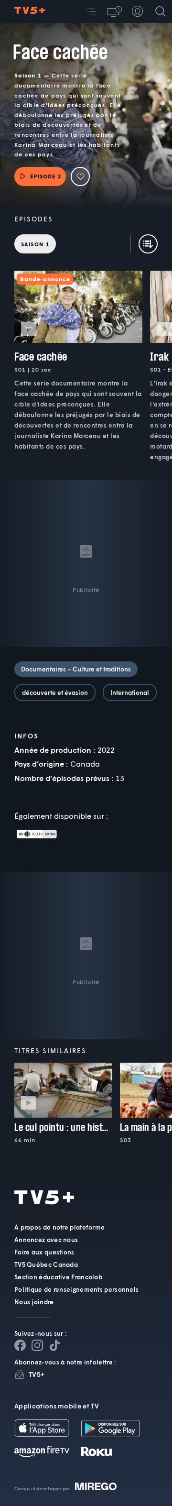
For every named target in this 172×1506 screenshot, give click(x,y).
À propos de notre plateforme (59, 1227)
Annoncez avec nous (46, 1239)
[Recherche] (160, 11)
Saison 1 (35, 244)
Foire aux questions (44, 1252)
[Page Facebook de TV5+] (20, 1345)
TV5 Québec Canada (46, 1264)
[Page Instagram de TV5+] (37, 1345)
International (129, 692)
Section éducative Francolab (58, 1277)
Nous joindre (34, 1302)
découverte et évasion (55, 692)
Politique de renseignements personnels (76, 1289)
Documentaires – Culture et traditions (76, 669)
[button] (91, 11)
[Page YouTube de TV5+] (54, 1345)
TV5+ (36, 1374)
